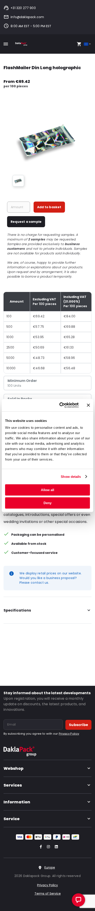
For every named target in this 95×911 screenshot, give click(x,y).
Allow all (47, 490)
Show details (71, 476)
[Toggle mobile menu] (6, 44)
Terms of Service (47, 893)
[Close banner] (88, 405)
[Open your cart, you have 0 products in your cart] (79, 44)
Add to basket (49, 207)
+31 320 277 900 (23, 8)
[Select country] (87, 44)
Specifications (17, 610)
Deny (47, 503)
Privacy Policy (69, 734)
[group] (18, 181)
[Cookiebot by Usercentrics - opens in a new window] (60, 405)
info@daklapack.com (27, 17)
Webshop (13, 768)
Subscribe (78, 724)
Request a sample (26, 221)
